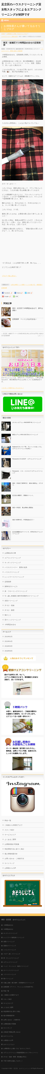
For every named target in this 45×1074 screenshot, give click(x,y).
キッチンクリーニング (13, 562)
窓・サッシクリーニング (11, 958)
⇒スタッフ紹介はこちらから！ (12, 388)
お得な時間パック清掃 (17, 284)
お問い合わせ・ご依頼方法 (14, 858)
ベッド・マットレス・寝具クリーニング (15, 966)
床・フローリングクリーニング (16, 591)
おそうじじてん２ (9, 1044)
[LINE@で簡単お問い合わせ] (22, 412)
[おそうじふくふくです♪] (22, 375)
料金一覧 (8, 820)
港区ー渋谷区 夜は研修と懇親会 (22, 507)
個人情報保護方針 (11, 854)
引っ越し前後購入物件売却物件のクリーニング (22, 596)
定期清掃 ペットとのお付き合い (24, 319)
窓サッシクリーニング (13, 620)
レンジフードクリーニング (14, 577)
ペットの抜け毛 (30, 284)
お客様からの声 (10, 868)
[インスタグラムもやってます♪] (22, 815)
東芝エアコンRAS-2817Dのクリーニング (25, 434)
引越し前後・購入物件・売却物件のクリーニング (18, 983)
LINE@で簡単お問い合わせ (11, 1032)
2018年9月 (8, 646)
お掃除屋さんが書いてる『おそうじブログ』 (17, 1048)
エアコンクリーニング (13, 558)
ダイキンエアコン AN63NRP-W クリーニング (26, 422)
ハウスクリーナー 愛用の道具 (16, 567)
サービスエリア (10, 835)
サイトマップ (9, 863)
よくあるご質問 (10, 839)
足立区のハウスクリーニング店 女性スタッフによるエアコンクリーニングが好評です (22, 9)
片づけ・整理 (9, 610)
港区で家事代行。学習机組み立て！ (23, 520)
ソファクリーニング (9, 974)
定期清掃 (19, 51)
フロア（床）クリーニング (11, 954)
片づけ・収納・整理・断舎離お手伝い (15, 1057)
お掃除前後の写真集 (12, 844)
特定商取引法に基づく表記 (14, 849)
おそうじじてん (8, 1036)
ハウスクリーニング (12, 572)
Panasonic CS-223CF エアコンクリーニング (26, 459)
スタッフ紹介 (9, 830)
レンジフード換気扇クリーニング (13, 937)
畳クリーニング (8, 978)
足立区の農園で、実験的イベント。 (23, 495)
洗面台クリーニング (9, 945)
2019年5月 (8, 636)
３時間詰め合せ (8, 925)
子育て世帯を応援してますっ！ (13, 1061)
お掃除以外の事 (10, 553)
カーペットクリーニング (11, 970)
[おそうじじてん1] (22, 908)
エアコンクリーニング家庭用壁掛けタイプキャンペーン (20, 1052)
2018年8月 (8, 651)
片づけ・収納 (9, 605)
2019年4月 (8, 641)
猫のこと (8, 615)
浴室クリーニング (11, 601)
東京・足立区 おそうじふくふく (19, 1068)
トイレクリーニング (9, 950)
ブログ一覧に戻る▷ (9, 276)
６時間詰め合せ (10, 624)
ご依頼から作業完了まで (13, 825)
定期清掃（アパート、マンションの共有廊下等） (18, 987)
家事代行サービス (11, 586)
